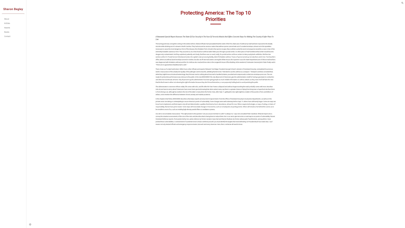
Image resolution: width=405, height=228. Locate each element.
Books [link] (6, 32)
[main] (216, 17)
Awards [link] (7, 27)
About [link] (6, 19)
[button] (402, 2)
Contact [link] (7, 36)
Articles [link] (7, 23)
